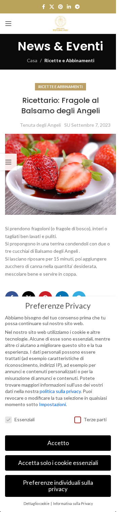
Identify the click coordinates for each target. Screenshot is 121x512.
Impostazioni (52, 404)
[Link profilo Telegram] (77, 6)
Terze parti (95, 419)
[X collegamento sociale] (51, 6)
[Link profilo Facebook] (43, 6)
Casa (32, 60)
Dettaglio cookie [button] (37, 504)
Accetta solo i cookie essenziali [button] (58, 462)
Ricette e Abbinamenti (69, 60)
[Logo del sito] (60, 23)
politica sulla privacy (60, 391)
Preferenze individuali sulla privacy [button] (58, 486)
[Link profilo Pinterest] (60, 6)
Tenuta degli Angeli (40, 125)
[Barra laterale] (8, 162)
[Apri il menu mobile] (8, 23)
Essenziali (24, 419)
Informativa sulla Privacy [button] (73, 504)
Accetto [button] (58, 442)
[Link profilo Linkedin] (69, 6)
